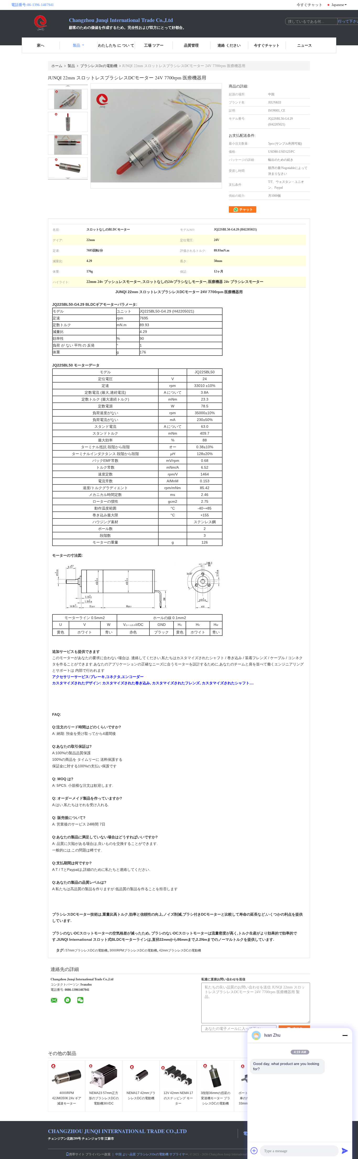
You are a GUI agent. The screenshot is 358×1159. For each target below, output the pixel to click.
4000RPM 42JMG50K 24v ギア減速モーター (66, 1098)
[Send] (345, 1150)
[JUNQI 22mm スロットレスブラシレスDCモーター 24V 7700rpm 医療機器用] (68, 99)
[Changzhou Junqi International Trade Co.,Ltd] (40, 23)
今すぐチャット (309, 5)
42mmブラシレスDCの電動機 (180, 950)
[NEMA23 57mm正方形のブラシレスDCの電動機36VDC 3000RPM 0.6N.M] (103, 1076)
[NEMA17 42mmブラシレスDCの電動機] (141, 1076)
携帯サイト (77, 1154)
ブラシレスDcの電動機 (98, 65)
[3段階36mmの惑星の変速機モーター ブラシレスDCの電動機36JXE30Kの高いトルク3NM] (215, 1076)
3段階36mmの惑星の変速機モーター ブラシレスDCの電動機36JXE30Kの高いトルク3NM (215, 1103)
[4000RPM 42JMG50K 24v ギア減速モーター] (66, 1076)
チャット (245, 209)
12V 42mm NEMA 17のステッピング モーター (178, 1098)
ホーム (56, 65)
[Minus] (345, 1035)
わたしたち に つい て (116, 45)
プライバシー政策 (98, 1154)
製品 (76, 45)
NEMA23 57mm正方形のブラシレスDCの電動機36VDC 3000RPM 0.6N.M (104, 1101)
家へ (40, 45)
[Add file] (254, 1150)
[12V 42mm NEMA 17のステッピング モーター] (178, 1076)
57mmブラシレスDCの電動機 (86, 950)
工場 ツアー (154, 45)
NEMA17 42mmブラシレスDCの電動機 (141, 1095)
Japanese (338, 5)
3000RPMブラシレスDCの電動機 (133, 950)
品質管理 (191, 45)
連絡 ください (229, 45)
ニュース (304, 45)
